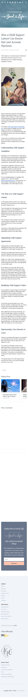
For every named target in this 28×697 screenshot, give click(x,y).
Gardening (4, 667)
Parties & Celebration (6, 669)
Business (3, 588)
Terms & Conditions (6, 616)
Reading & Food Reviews (7, 676)
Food (2, 672)
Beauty (3, 595)
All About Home (5, 665)
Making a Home (5, 611)
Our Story (3, 609)
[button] (26, 50)
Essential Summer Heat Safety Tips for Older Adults (9, 395)
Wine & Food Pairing (6, 674)
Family (2, 586)
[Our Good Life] (14, 15)
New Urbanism (5, 614)
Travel (2, 598)
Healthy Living (5, 593)
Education (3, 591)
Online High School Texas (8, 625)
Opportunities (5, 607)
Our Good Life (21, 690)
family (4, 370)
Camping (3, 600)
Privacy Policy (4, 618)
